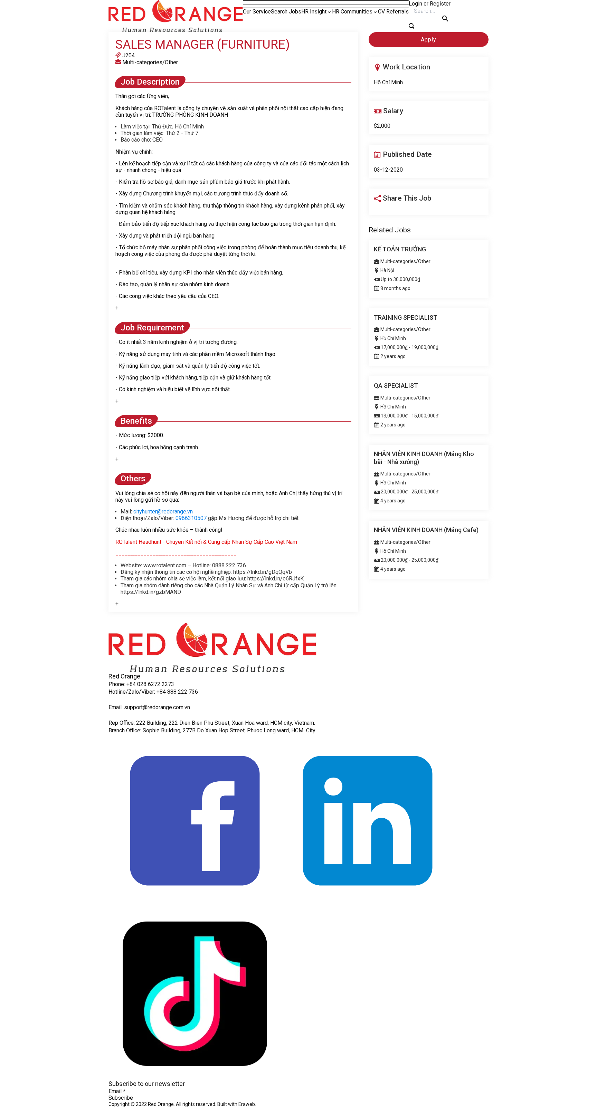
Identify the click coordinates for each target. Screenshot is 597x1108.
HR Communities (352, 11)
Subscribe (120, 1098)
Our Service (257, 11)
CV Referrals (393, 11)
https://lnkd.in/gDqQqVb (262, 572)
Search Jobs (286, 11)
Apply (428, 39)
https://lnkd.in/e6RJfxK (275, 578)
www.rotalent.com (164, 565)
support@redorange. (148, 707)
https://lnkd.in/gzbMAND (151, 592)
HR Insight (313, 11)
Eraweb (246, 1104)
